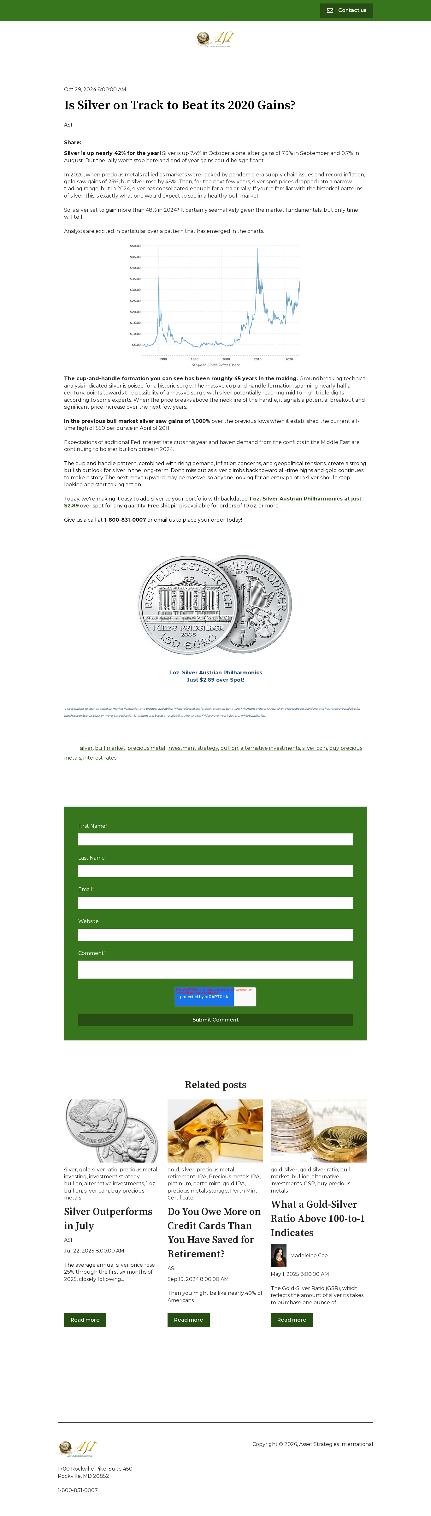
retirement (181, 1177)
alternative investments (270, 748)
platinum (179, 1184)
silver (86, 748)
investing (75, 1177)
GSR (309, 1184)
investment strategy (193, 748)
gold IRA (234, 1184)
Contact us (352, 10)
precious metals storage (198, 1191)
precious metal (146, 748)
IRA (202, 1177)
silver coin (314, 748)
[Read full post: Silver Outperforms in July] (112, 1131)
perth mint (207, 1184)
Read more (85, 1320)
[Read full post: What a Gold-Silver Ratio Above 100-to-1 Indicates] (319, 1131)
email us (164, 520)
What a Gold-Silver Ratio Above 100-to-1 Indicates (318, 1219)
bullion (229, 748)
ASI (68, 125)
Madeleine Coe (309, 1255)
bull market (110, 748)
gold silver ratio (98, 1170)
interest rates (99, 758)
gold (173, 1170)
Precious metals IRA (234, 1177)
